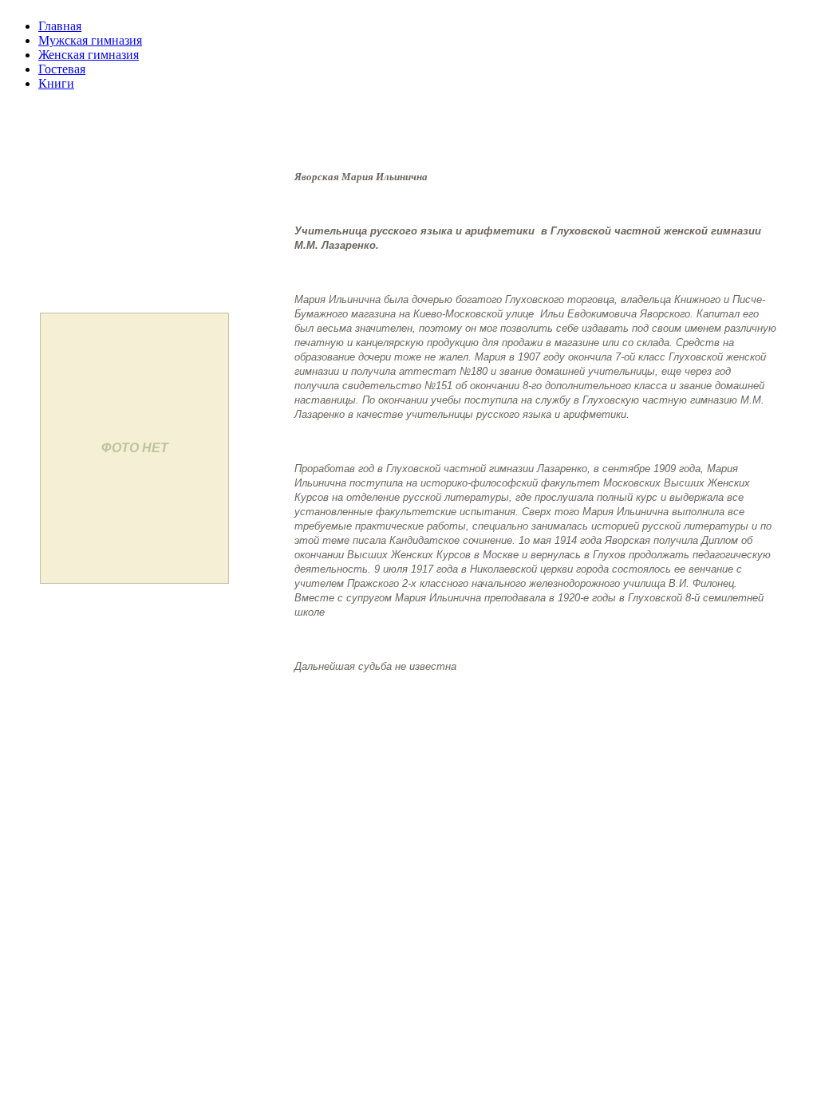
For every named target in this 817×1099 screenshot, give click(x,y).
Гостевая (61, 69)
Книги (56, 83)
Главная (59, 26)
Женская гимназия (88, 54)
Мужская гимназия (90, 40)
